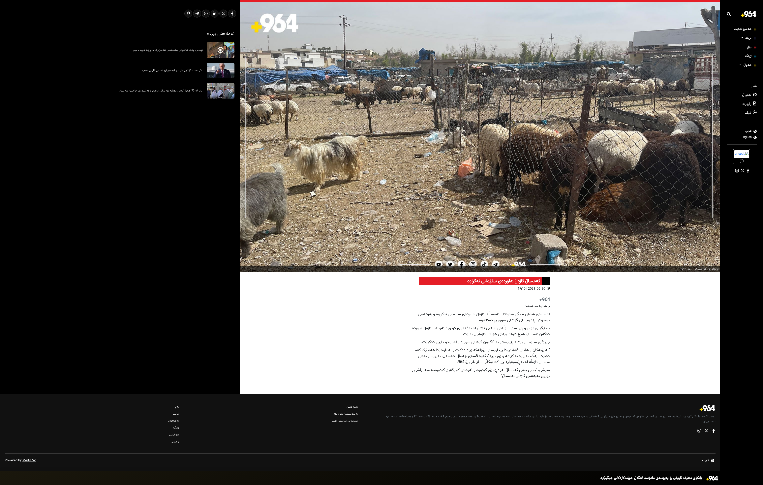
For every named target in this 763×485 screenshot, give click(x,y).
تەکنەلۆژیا (173, 421)
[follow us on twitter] (706, 431)
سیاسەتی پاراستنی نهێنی (344, 421)
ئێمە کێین (352, 407)
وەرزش (175, 442)
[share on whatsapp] (206, 14)
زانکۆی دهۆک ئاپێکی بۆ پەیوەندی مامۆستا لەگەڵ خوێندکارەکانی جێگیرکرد (651, 476)
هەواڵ (747, 65)
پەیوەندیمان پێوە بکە (346, 414)
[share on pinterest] (188, 14)
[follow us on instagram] (699, 431)
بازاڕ (749, 47)
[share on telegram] (197, 14)
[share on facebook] (232, 14)
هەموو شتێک (742, 29)
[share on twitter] (223, 14)
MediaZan (29, 460)
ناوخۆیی (174, 435)
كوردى (705, 460)
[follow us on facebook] (714, 431)
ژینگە (748, 56)
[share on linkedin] (215, 14)
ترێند (748, 38)
